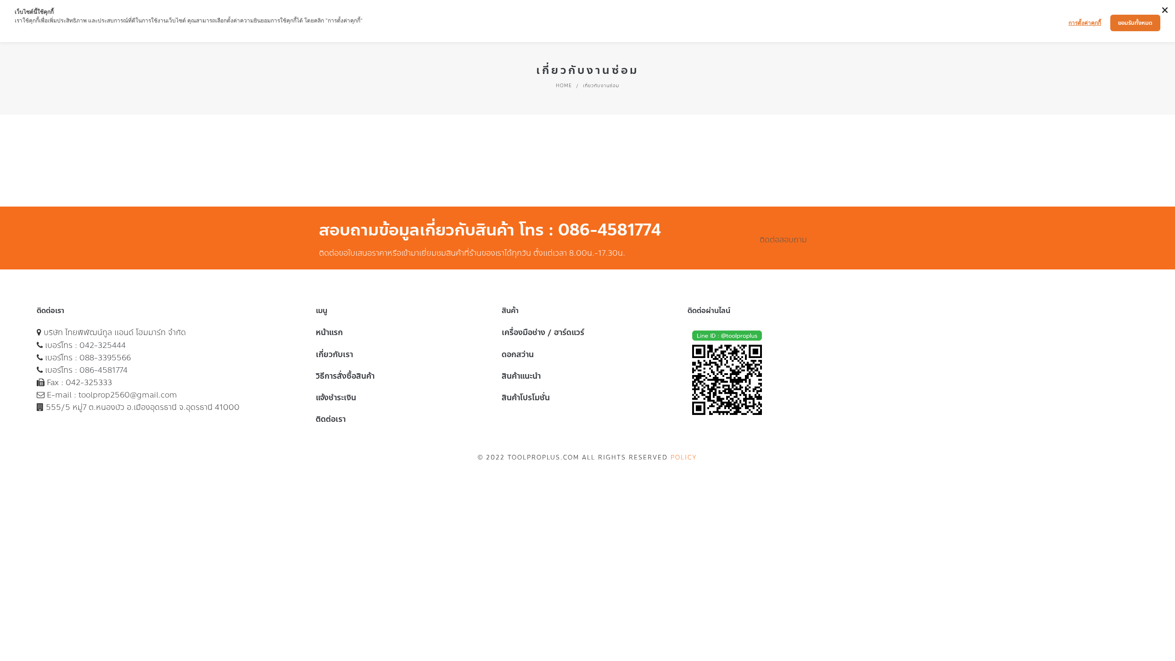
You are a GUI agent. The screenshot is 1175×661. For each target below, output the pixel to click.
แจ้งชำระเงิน (336, 397)
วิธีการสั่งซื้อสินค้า (345, 376)
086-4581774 (103, 370)
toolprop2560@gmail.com (127, 395)
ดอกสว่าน (518, 354)
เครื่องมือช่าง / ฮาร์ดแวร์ (543, 332)
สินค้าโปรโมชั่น (526, 397)
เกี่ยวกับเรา (334, 354)
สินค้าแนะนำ (521, 376)
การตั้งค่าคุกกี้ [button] (1085, 22)
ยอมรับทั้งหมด (1135, 23)
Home (564, 85)
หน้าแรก (329, 332)
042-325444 (102, 345)
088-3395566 (105, 358)
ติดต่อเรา (331, 419)
